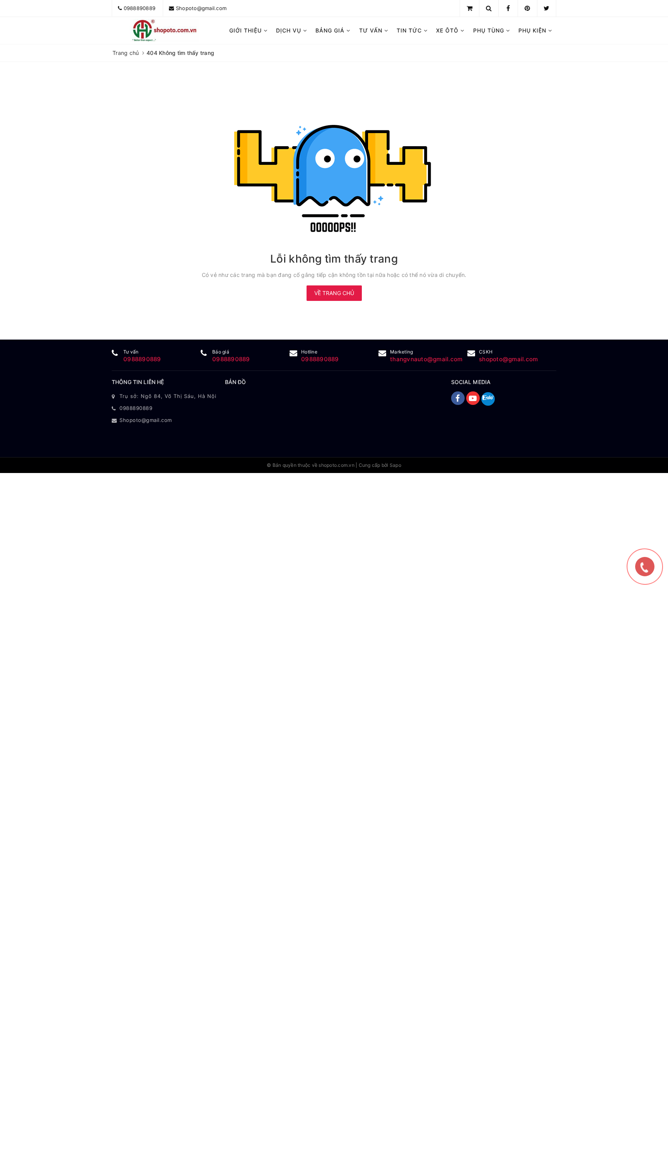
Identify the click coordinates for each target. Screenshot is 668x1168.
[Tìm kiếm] (489, 8)
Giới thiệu (246, 30)
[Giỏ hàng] (469, 8)
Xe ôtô (448, 30)
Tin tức (410, 30)
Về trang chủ (334, 293)
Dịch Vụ (289, 30)
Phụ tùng (489, 30)
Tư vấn (371, 30)
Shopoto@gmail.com (201, 8)
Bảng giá (330, 30)
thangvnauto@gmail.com (426, 359)
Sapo (395, 465)
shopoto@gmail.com (508, 359)
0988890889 (140, 8)
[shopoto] (164, 30)
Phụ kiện (533, 30)
